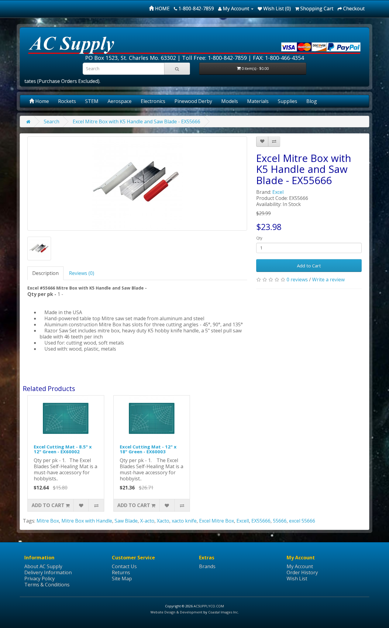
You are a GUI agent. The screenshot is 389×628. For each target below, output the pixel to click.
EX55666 (260, 520)
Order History (302, 572)
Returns (121, 572)
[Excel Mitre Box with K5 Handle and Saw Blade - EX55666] (137, 183)
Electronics (153, 101)
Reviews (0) (81, 273)
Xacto (163, 520)
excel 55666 (302, 520)
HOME (162, 8)
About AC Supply (43, 566)
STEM (91, 101)
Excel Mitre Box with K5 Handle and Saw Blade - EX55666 (136, 121)
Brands (207, 566)
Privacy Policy (39, 578)
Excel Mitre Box (216, 520)
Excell (242, 520)
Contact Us (124, 566)
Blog (311, 101)
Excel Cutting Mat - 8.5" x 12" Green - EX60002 (63, 449)
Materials (258, 101)
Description (45, 273)
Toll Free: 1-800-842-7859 (214, 57)
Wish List (297, 578)
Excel (278, 192)
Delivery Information (48, 572)
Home (41, 101)
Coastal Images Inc (223, 612)
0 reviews (297, 279)
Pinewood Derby (193, 101)
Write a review (328, 279)
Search (51, 121)
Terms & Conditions (47, 584)
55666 (280, 520)
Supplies (287, 101)
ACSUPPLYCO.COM (209, 606)
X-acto (147, 520)
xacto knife (184, 520)
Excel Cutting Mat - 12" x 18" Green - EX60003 (148, 449)
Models (229, 101)
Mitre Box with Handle (86, 520)
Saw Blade (126, 520)
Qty (259, 238)
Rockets (67, 101)
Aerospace (120, 101)
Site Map (122, 578)
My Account (300, 566)
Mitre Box (47, 520)
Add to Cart (309, 266)
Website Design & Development (176, 612)
